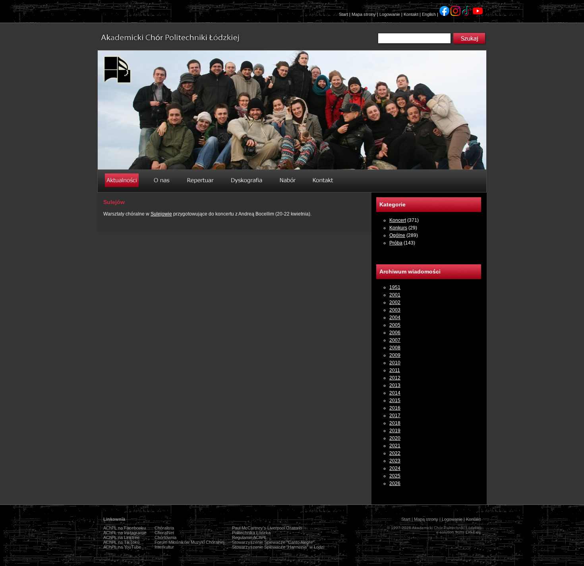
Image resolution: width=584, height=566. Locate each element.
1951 (394, 287)
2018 (394, 423)
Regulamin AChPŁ (249, 537)
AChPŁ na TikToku (121, 542)
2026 (394, 483)
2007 (394, 340)
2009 (394, 355)
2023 (394, 461)
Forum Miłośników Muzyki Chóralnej (189, 542)
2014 (394, 393)
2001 (394, 295)
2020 (394, 438)
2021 (394, 446)
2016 (394, 408)
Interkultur (164, 547)
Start (343, 14)
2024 (394, 468)
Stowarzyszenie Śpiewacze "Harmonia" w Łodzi (278, 547)
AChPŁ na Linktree (121, 537)
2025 (394, 476)
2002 (394, 302)
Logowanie (389, 14)
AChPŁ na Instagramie (125, 532)
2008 (394, 347)
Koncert (397, 220)
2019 (394, 430)
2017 (394, 415)
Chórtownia (165, 537)
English (429, 14)
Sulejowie (161, 214)
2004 (394, 317)
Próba (395, 243)
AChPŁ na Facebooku (124, 528)
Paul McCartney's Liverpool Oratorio (267, 528)
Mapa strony (364, 14)
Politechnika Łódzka (251, 532)
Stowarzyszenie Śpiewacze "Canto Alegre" (273, 542)
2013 (394, 385)
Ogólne (397, 235)
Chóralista (164, 528)
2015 (394, 400)
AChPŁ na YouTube (122, 547)
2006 (394, 332)
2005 (394, 325)
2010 (394, 363)
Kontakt (411, 14)
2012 (394, 378)
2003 (394, 310)
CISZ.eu (473, 532)
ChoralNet (164, 532)
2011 (394, 370)
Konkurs (398, 228)
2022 (394, 453)
